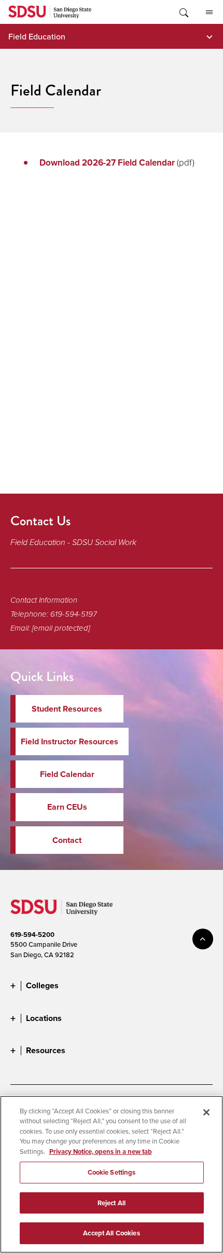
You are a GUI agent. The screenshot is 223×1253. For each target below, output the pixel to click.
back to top (202, 939)
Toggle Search (183, 12)
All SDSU (209, 12)
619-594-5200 (32, 934)
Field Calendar (67, 774)
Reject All (111, 1203)
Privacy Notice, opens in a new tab (100, 1151)
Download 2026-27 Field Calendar (107, 162)
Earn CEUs (67, 807)
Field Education (36, 36)
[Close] (206, 1112)
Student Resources (67, 709)
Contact (66, 840)
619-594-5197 (73, 614)
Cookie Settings (112, 1172)
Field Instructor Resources (69, 741)
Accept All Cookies (111, 1233)
